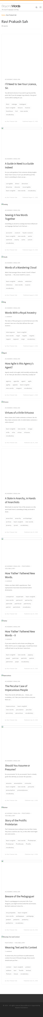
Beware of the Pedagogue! (19, 896)
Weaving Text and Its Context (21, 947)
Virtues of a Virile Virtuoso (19, 412)
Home (3, 15)
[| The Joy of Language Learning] (11, 6)
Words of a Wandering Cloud (20, 267)
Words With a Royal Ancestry (20, 312)
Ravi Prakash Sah (12, 121)
